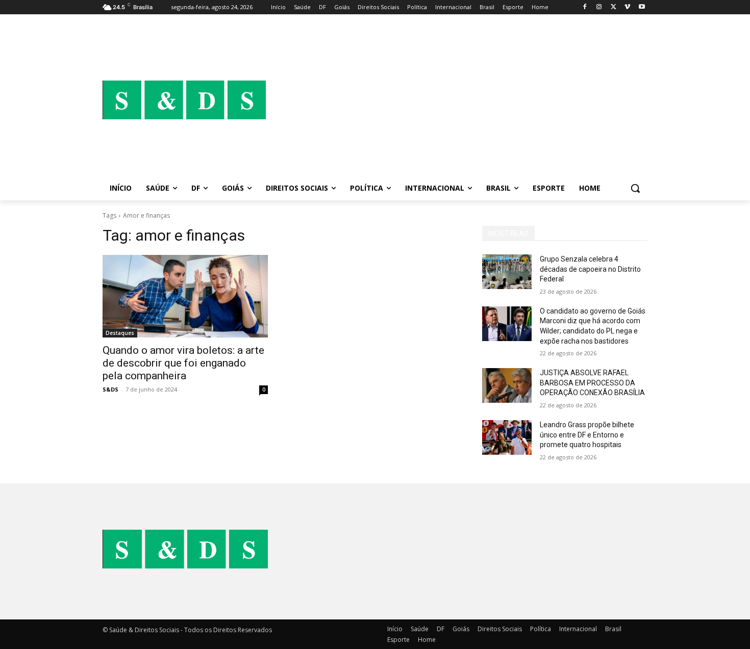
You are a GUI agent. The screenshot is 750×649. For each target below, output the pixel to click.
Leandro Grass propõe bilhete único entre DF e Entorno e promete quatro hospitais (587, 435)
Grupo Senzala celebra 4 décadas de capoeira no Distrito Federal (590, 269)
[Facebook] (585, 7)
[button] (635, 188)
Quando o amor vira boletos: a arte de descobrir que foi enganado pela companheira (183, 363)
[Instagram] (599, 7)
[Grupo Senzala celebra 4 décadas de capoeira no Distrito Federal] (507, 271)
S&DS (110, 389)
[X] (613, 7)
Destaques (120, 332)
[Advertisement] (456, 100)
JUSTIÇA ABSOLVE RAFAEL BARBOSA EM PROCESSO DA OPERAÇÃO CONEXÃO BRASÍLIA (592, 383)
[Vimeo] (627, 7)
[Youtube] (641, 7)
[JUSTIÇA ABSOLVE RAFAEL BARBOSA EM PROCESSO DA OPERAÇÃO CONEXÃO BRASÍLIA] (507, 385)
